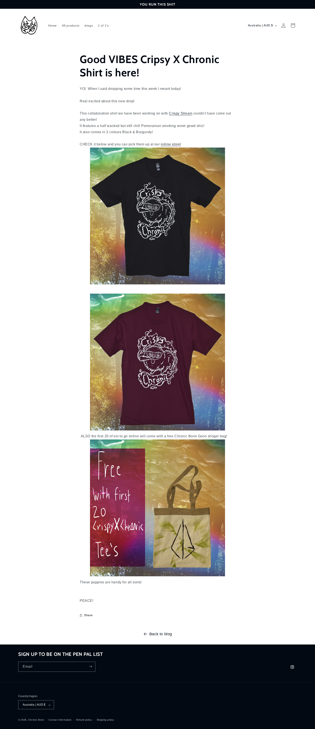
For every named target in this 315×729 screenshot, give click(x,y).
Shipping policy (105, 720)
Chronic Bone (36, 720)
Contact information (60, 720)
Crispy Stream (180, 113)
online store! (171, 144)
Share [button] (88, 615)
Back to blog (160, 634)
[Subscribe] (90, 666)
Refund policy (84, 720)
